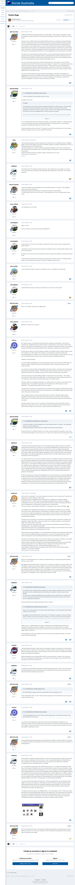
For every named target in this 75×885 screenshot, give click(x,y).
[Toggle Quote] (23, 93)
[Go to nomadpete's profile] (14, 228)
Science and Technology (27, 20)
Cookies (44, 879)
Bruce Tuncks (14, 184)
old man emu (17, 19)
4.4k (15, 101)
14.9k (14, 658)
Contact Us (37, 879)
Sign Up (2, 3)
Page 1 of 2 (22, 26)
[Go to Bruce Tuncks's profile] (14, 189)
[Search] (72, 3)
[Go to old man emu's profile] (9, 20)
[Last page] (17, 26)
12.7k (14, 44)
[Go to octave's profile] (14, 345)
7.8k (15, 506)
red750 (14, 645)
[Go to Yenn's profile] (14, 145)
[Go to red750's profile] (14, 650)
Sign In (2, 1)
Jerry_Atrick (14, 204)
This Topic (66, 2)
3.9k (15, 278)
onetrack (14, 493)
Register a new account (25, 863)
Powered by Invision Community (40, 882)
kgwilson (14, 443)
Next (13, 26)
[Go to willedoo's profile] (14, 171)
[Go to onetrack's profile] (14, 498)
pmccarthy (14, 266)
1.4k (15, 455)
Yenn (14, 140)
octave (14, 340)
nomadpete (14, 222)
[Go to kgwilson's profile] (14, 448)
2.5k (15, 152)
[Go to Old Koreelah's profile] (14, 94)
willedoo (14, 166)
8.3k (15, 178)
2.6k (15, 197)
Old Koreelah (14, 88)
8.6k (15, 235)
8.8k (15, 216)
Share (59, 20)
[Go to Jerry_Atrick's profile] (14, 209)
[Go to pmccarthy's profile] (14, 271)
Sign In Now (55, 863)
